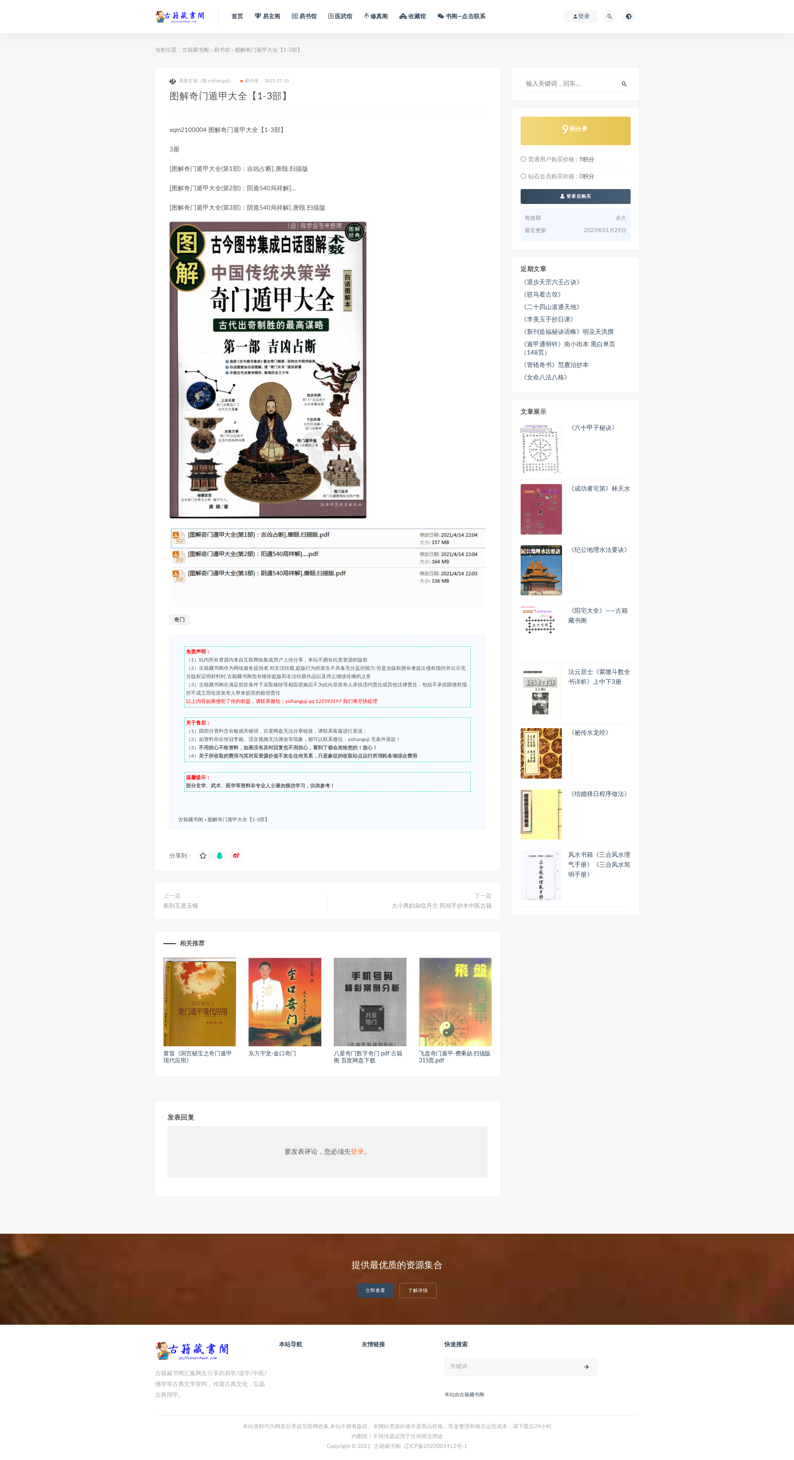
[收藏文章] (203, 856)
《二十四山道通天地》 (552, 307)
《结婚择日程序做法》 (599, 794)
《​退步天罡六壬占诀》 (552, 282)
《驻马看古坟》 (542, 295)
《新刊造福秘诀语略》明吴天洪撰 (567, 332)
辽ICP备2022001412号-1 (435, 1446)
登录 (357, 1151)
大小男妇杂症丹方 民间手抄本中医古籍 (442, 906)
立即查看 (375, 1290)
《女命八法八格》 (545, 377)
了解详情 (418, 1290)
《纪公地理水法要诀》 (599, 550)
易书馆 (222, 50)
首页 (237, 16)
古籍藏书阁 (195, 50)
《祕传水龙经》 (590, 733)
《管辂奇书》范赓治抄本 (555, 365)
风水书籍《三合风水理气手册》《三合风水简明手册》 (599, 865)
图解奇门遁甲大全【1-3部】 (239, 819)
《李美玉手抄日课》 (548, 319)
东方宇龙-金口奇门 (272, 1054)
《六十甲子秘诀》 (593, 428)
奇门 (179, 620)
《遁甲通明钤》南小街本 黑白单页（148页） (568, 348)
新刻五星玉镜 (180, 906)
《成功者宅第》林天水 (599, 489)
